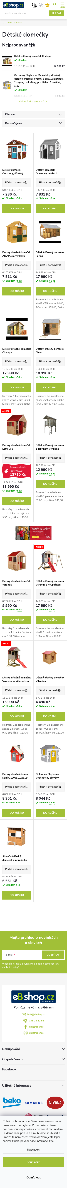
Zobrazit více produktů (32, 101)
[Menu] (62, 5)
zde (51, 1141)
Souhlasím (33, 1162)
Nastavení (33, 1150)
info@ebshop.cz (36, 1014)
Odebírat (53, 954)
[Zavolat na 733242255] (41, 5)
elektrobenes (36, 1026)
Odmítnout (33, 1178)
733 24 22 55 (36, 1020)
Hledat (56, 13)
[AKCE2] (16, 425)
